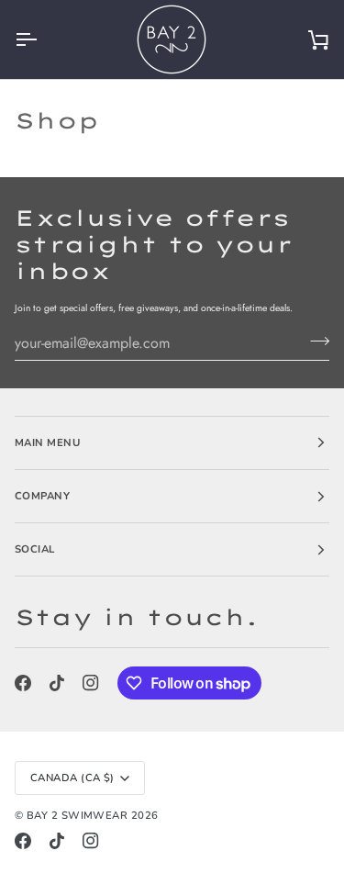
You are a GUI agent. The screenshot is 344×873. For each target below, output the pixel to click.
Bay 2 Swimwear (79, 815)
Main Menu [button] (47, 442)
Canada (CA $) (72, 777)
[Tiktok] (57, 683)
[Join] (314, 340)
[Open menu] (42, 39)
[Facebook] (23, 683)
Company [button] (42, 495)
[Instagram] (91, 683)
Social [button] (35, 549)
